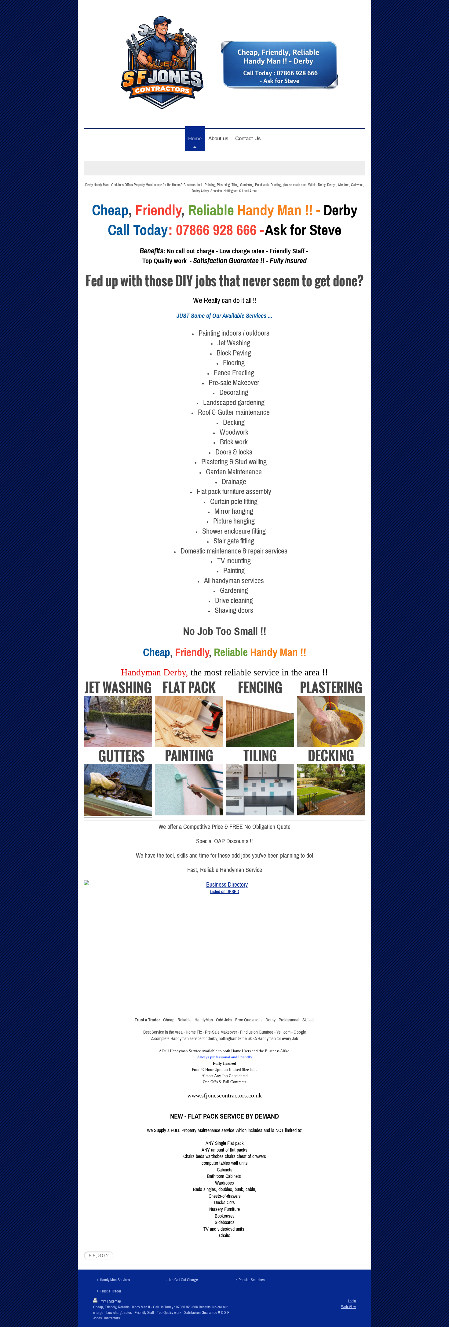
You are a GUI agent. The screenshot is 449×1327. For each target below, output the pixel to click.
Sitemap (115, 1301)
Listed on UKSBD (224, 891)
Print (103, 1301)
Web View (348, 1306)
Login (352, 1301)
